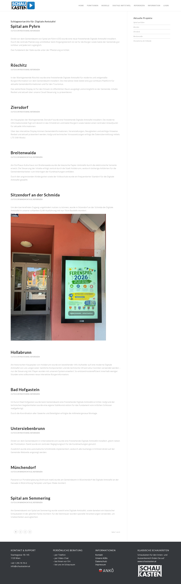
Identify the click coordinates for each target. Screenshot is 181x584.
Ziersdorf (19, 107)
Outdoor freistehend (20, 31)
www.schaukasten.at (147, 561)
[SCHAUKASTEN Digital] (23, 5)
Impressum (100, 564)
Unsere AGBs (101, 558)
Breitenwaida (23, 152)
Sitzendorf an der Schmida (35, 194)
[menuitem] (81, 5)
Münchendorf (23, 467)
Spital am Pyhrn (25, 26)
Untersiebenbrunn (28, 428)
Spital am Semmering (30, 498)
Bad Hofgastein (25, 389)
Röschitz (19, 65)
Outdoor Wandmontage (21, 157)
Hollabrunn (21, 352)
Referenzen (35, 31)
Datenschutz (101, 561)
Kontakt (99, 555)
